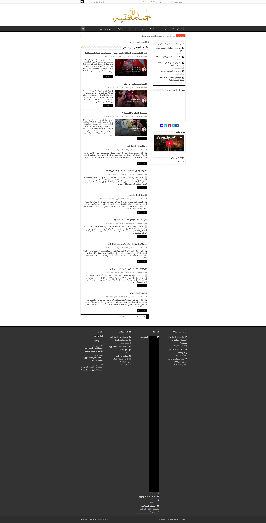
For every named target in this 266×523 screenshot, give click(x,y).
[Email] (95, 2)
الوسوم (159, 43)
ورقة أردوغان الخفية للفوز (136, 146)
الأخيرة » (122, 316)
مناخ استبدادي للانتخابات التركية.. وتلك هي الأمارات (125, 171)
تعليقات (167, 43)
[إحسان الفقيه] (133, 15)
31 (174, 355)
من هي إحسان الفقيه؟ (158, 2)
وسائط (133, 28)
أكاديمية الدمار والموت (138, 195)
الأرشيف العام (145, 2)
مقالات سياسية (107, 199)
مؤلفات (141, 28)
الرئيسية (169, 2)
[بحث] (82, 1)
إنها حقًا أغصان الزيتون (138, 293)
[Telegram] (97, 2)
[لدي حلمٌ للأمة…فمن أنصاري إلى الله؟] (186, 359)
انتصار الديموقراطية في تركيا (135, 84)
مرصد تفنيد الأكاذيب (154, 28)
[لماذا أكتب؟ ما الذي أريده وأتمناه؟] (186, 349)
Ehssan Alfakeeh (141, 56)
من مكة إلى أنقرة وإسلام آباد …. (169, 71)
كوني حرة (144, 337)
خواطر (126, 28)
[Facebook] (103, 2)
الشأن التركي (115, 56)
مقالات (174, 28)
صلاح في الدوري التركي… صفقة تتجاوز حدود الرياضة (158, 36)
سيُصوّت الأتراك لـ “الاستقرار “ (134, 113)
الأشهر (175, 43)
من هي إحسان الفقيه (103, 28)
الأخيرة (182, 43)
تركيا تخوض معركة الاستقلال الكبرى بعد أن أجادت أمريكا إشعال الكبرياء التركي (115, 53)
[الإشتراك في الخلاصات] (81, 47)
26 (175, 365)
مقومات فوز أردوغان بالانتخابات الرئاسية (130, 220)
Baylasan (93, 519)
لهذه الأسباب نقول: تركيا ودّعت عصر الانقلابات (127, 244)
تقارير (166, 28)
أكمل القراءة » (108, 76)
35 (174, 346)
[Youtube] (99, 2)
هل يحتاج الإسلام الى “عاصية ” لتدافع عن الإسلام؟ (177, 340)
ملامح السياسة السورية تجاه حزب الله (168, 57)
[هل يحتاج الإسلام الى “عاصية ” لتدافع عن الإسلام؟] (186, 337)
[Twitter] (102, 2)
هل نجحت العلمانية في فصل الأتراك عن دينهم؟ (127, 269)
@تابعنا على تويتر (178, 157)
